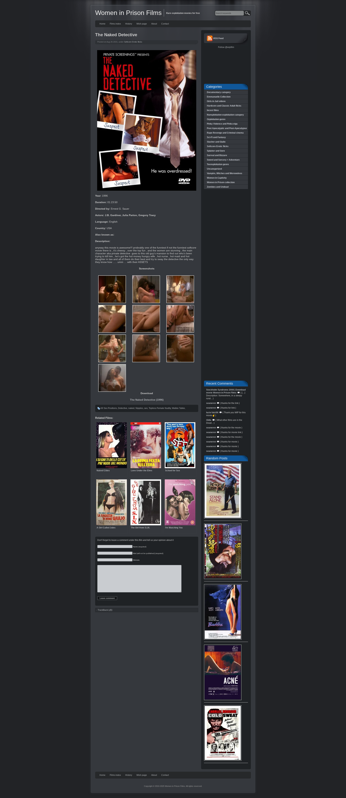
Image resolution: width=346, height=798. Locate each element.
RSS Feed (218, 38)
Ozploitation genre (216, 119)
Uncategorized (214, 169)
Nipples (139, 408)
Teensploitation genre (218, 164)
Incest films (213, 110)
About (154, 24)
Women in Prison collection (221, 182)
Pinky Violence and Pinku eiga (222, 124)
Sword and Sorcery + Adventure (223, 160)
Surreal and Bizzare (217, 155)
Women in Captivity (217, 178)
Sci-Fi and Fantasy (216, 137)
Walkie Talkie (178, 408)
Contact (165, 24)
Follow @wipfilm (226, 47)
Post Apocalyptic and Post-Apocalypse (227, 128)
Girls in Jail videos (216, 101)
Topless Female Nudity (160, 408)
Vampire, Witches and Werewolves (224, 173)
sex (146, 408)
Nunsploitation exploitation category (225, 115)
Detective (122, 408)
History (128, 24)
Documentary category (219, 92)
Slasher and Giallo (216, 142)
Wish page (141, 24)
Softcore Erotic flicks (133, 42)
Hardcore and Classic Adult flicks (224, 106)
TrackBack (105, 610)
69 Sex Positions (109, 408)
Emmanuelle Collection (218, 97)
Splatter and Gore (216, 151)
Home (102, 24)
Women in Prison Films (128, 12)
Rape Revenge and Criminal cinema (225, 133)
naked (131, 408)
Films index (115, 24)
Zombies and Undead (218, 187)
